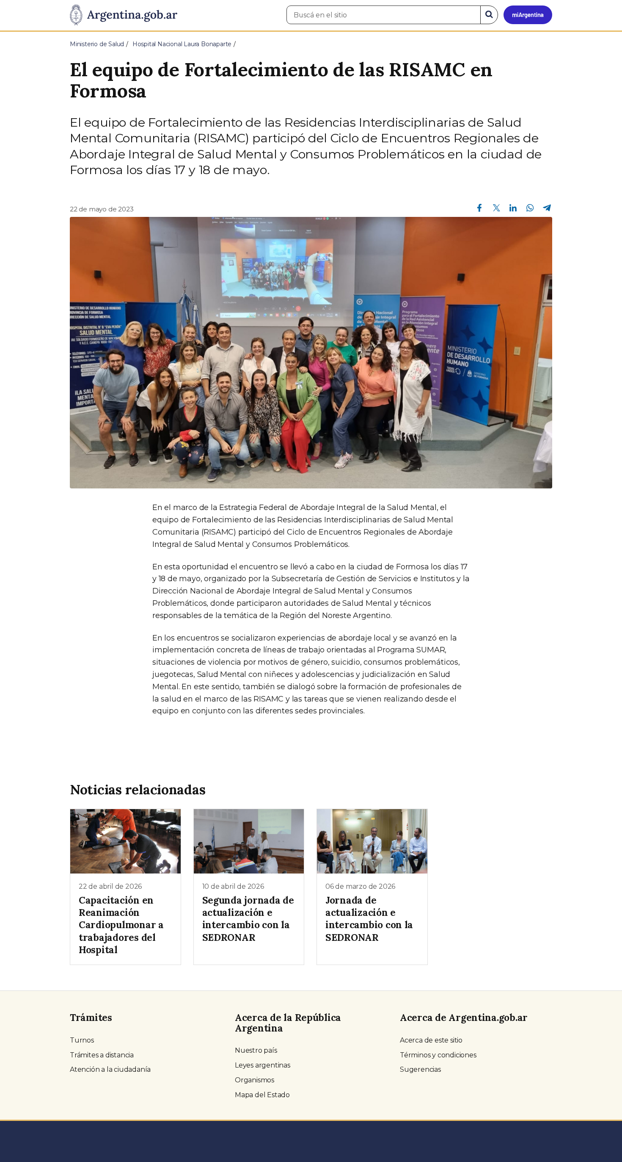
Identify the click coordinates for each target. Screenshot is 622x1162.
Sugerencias (420, 1069)
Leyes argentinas (262, 1065)
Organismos (254, 1080)
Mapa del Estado (262, 1095)
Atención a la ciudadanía (110, 1069)
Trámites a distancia (102, 1055)
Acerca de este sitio (431, 1040)
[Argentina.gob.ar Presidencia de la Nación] (123, 15)
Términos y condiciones (438, 1055)
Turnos (82, 1040)
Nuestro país (256, 1050)
